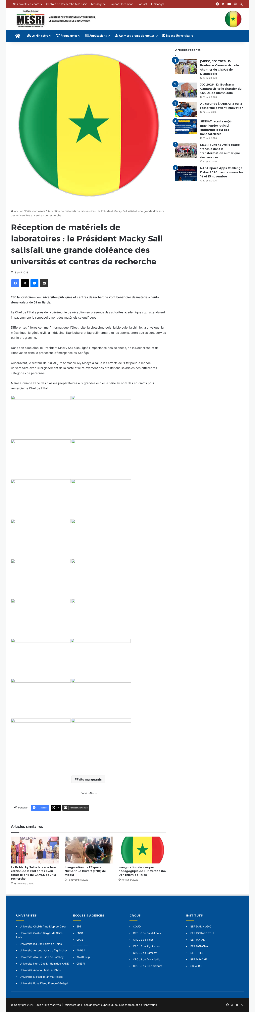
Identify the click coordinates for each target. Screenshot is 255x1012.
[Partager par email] (44, 283)
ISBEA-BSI (196, 966)
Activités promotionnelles (136, 35)
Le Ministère (39, 35)
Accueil (18, 211)
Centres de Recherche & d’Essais (66, 4)
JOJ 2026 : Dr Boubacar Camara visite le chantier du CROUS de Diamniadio (220, 89)
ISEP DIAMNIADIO (200, 926)
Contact (142, 4)
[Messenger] (34, 283)
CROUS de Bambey (145, 952)
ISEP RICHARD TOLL (202, 933)
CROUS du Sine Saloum (147, 966)
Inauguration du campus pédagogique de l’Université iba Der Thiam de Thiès (142, 871)
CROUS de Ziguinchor (146, 946)
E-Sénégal (157, 4)
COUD (137, 926)
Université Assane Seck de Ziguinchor (43, 950)
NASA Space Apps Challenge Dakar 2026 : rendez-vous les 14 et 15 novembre (221, 172)
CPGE (79, 939)
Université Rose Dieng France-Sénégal (44, 983)
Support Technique (121, 4)
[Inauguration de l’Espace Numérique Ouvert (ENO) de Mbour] (89, 850)
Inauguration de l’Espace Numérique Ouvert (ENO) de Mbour (85, 871)
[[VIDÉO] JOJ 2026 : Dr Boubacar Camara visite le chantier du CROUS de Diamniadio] (186, 66)
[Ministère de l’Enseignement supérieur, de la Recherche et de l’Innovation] (127, 19)
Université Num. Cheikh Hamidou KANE (44, 963)
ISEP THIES (196, 952)
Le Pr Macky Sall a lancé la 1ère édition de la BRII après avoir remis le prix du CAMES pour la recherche (33, 872)
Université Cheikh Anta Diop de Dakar (43, 926)
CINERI (80, 963)
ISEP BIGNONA (199, 946)
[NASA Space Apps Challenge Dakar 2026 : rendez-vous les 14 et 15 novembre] (186, 173)
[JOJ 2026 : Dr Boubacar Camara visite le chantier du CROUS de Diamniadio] (186, 90)
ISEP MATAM (198, 939)
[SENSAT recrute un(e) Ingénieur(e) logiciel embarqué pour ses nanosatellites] (186, 126)
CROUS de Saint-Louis (147, 933)
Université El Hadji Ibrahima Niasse (41, 976)
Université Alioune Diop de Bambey (42, 957)
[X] (25, 283)
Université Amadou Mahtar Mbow (41, 970)
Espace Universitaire (179, 35)
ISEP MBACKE (198, 959)
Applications (98, 35)
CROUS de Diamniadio (146, 959)
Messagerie (98, 4)
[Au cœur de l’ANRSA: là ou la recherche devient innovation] (186, 109)
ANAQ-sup (83, 957)
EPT (78, 926)
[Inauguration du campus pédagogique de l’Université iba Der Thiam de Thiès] (142, 850)
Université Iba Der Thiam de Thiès (41, 943)
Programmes (68, 35)
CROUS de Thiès (143, 939)
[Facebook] (15, 283)
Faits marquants (35, 211)
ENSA (79, 933)
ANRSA (80, 950)
